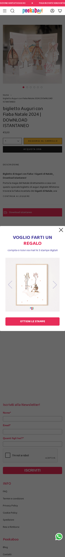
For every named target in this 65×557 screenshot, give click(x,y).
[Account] (52, 11)
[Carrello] (60, 11)
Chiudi (61, 230)
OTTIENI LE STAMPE (32, 321)
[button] (12, 11)
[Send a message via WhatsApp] (59, 536)
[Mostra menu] (4, 11)
